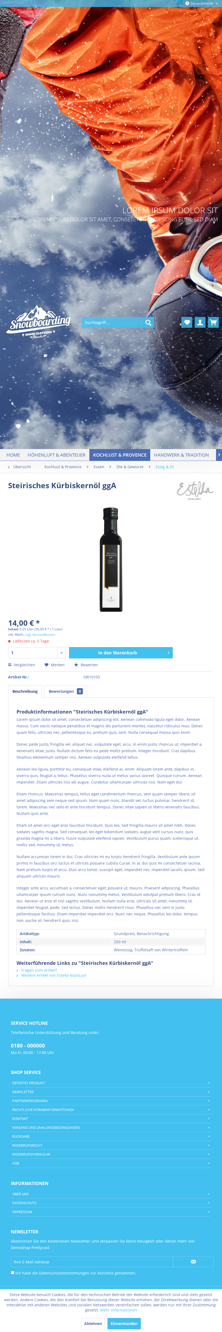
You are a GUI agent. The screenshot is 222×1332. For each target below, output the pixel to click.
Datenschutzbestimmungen (64, 1273)
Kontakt (20, 1118)
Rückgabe (21, 1136)
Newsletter (23, 1091)
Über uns (20, 1194)
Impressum (22, 1211)
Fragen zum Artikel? (38, 970)
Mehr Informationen (118, 1310)
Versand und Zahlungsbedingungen (46, 1127)
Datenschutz (24, 1202)
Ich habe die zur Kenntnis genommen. (75, 1273)
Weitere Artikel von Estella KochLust (53, 975)
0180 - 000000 (28, 1045)
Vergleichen (24, 664)
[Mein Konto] (200, 322)
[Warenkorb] (213, 322)
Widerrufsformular (31, 1154)
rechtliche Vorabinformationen (43, 1109)
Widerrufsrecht (27, 1145)
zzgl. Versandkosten (40, 634)
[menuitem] (118, 322)
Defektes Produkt (28, 1082)
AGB (15, 1163)
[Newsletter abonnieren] (193, 1261)
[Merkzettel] (186, 322)
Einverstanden (124, 1323)
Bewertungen (65, 691)
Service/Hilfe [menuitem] (201, 3)
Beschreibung (25, 691)
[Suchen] (148, 322)
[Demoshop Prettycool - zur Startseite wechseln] (39, 323)
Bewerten (89, 664)
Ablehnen (93, 1323)
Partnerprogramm (30, 1100)
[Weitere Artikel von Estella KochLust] (195, 490)
